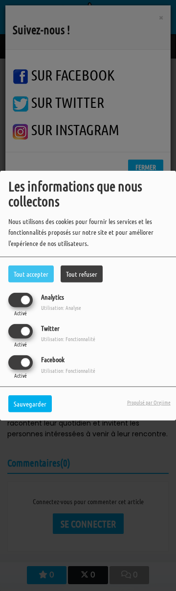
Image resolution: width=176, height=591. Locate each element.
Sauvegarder (30, 403)
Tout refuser (81, 273)
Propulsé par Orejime (149, 402)
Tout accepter (31, 273)
